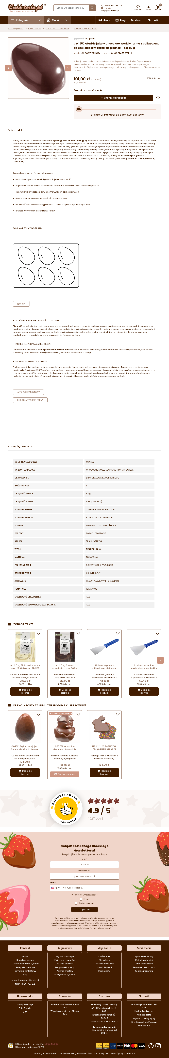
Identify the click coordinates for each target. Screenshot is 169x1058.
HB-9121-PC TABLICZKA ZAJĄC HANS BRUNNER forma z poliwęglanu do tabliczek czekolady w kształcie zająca (104, 748)
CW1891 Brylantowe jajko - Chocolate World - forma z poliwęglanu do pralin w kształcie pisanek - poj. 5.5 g (25, 748)
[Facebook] (151, 1046)
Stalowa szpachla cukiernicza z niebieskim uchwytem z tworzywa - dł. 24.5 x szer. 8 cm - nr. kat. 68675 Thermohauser (104, 667)
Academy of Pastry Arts (65, 1006)
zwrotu (144, 971)
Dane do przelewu (144, 963)
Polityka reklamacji (64, 967)
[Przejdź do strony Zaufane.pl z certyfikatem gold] (66, 808)
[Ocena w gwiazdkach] (103, 801)
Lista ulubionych (104, 967)
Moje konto (104, 948)
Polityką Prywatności (75, 923)
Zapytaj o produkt (66, 774)
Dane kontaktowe (25, 960)
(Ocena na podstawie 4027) (29, 1047)
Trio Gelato (25, 1008)
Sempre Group (25, 1004)
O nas (25, 956)
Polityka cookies (65, 963)
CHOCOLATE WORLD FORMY (30, 400)
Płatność (153, 20)
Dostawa (136, 20)
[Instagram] (158, 1046)
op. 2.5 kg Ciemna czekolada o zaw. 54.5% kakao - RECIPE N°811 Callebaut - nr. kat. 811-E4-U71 (64, 667)
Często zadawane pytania (25, 963)
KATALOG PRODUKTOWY (28, 392)
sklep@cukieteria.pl (110, 10)
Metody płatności (144, 960)
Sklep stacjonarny (25, 967)
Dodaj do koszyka (25, 691)
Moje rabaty (104, 971)
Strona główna (15, 28)
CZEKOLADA (34, 28)
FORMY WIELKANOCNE (85, 28)
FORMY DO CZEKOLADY (57, 28)
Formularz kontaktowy (25, 971)
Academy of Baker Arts (65, 1013)
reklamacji (144, 967)
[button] (148, 8)
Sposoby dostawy (144, 956)
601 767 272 (116, 5)
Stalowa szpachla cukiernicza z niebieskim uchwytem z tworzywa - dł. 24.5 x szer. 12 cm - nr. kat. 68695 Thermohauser (144, 667)
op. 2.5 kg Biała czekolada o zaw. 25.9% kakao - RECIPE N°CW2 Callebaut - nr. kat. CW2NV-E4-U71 (25, 667)
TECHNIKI (21, 303)
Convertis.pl (130, 1053)
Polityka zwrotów (65, 971)
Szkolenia (104, 20)
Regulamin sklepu (65, 956)
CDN (25, 1011)
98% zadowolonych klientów (29, 1044)
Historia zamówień (104, 963)
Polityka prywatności (64, 960)
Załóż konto (104, 956)
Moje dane (104, 960)
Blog (123, 20)
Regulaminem (57, 923)
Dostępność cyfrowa (64, 974)
